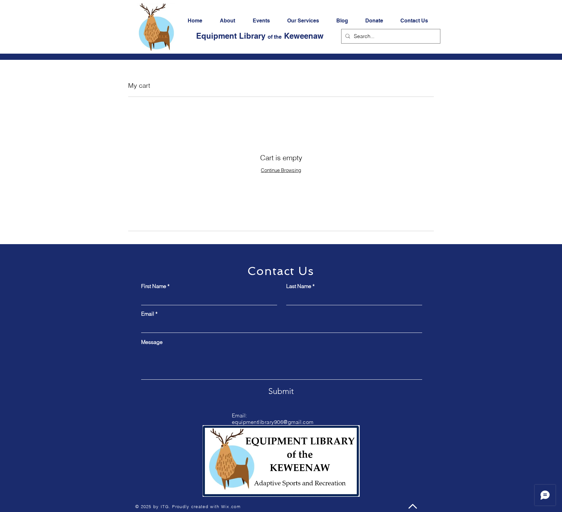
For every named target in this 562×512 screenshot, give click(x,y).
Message (152, 342)
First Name (153, 286)
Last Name (298, 286)
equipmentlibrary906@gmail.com (273, 422)
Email (147, 313)
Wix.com (231, 506)
